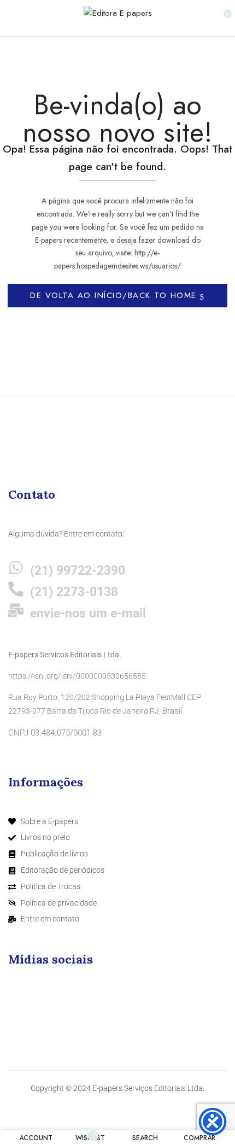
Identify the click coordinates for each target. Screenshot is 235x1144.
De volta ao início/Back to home (115, 295)
